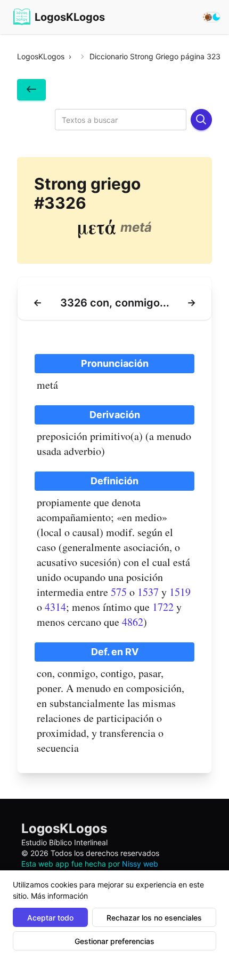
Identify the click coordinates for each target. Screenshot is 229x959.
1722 (163, 607)
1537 (148, 592)
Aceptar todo (50, 917)
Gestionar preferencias (114, 941)
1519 (180, 592)
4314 (55, 607)
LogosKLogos (40, 56)
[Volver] (31, 89)
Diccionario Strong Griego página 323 (154, 56)
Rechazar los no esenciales (154, 917)
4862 (132, 622)
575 (119, 592)
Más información (59, 895)
